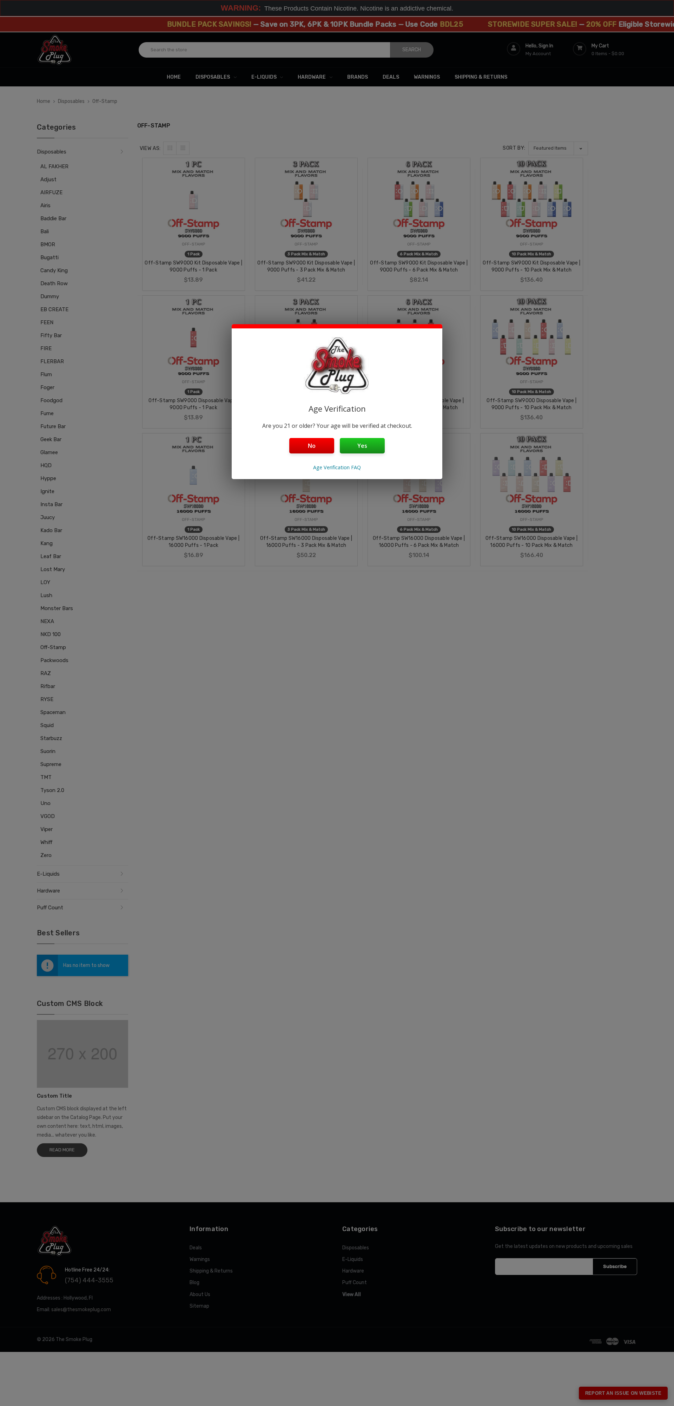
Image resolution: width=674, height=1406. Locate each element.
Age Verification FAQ (337, 467)
